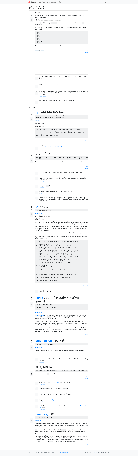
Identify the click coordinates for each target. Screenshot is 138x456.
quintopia (42, 362)
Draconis (41, 102)
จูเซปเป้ (86, 166)
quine (42, 50)
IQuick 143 (86, 50)
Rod (41, 85)
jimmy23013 (85, 140)
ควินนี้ (42, 162)
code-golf (38, 50)
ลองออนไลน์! (38, 120)
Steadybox (42, 202)
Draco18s (86, 444)
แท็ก (59, 2)
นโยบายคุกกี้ (58, 452)
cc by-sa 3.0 (95, 452)
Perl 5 (39, 298)
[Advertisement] (61, 63)
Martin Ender (85, 285)
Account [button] (106, 2)
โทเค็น (40, 315)
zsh (37, 112)
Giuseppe (42, 174)
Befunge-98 (43, 341)
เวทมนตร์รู (41, 414)
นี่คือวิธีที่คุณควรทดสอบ (55, 400)
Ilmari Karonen (85, 334)
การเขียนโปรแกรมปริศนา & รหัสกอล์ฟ (47, 2)
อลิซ (37, 207)
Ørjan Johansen (43, 80)
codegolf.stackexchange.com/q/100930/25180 (57, 146)
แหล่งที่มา (86, 52)
